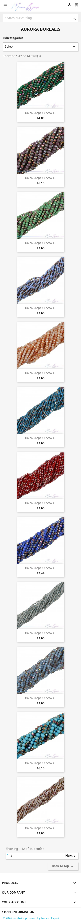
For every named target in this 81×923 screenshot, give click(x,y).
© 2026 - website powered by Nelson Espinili (31, 918)
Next (71, 856)
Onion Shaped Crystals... (40, 113)
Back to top (63, 866)
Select (40, 46)
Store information (18, 912)
